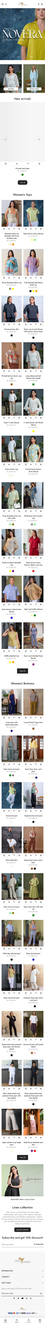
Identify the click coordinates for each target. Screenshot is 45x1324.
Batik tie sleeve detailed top (11, 564)
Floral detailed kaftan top (11, 283)
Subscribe (39, 1244)
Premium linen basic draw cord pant (33, 999)
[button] (3, 4)
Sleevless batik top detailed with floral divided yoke (11, 236)
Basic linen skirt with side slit (33, 908)
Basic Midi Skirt (11, 860)
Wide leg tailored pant (11, 953)
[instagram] (18, 1298)
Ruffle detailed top (11, 656)
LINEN (34, 89)
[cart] (42, 4)
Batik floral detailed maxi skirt (33, 1143)
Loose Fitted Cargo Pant (33, 722)
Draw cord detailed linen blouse (33, 657)
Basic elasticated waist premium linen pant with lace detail (12, 1095)
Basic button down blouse (33, 234)
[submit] (41, 1293)
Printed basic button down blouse (33, 470)
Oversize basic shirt (11, 329)
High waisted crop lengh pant (11, 1143)
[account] (39, 4)
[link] (11, 78)
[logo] (22, 4)
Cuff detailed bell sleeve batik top (33, 284)
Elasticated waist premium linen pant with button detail (11, 1046)
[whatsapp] (27, 1298)
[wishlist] (28, 164)
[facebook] (14, 1298)
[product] (5, 164)
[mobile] (31, 1298)
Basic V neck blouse (11, 423)
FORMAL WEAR (11, 89)
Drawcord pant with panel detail (33, 1045)
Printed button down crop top (12, 377)
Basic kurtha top (11, 469)
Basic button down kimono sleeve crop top (33, 564)
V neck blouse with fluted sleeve (33, 424)
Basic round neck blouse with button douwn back (33, 330)
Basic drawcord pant (11, 769)
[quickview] (16, 164)
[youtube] (22, 1298)
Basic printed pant (33, 953)
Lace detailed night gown (22, 168)
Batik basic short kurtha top (33, 517)
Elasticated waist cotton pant (33, 861)
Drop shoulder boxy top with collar (12, 517)
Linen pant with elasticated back (11, 723)
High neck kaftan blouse (33, 609)
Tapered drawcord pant (33, 816)
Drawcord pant (11, 816)
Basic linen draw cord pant (33, 770)
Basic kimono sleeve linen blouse (11, 610)
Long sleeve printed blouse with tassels (33, 377)
